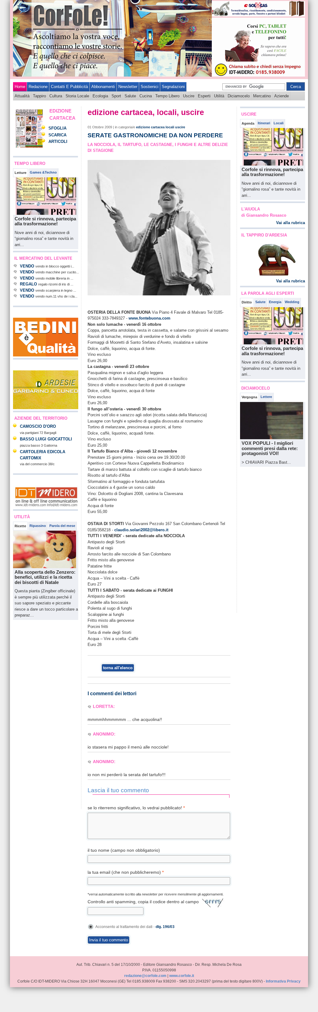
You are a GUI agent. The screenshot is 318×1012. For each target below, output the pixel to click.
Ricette (20, 526)
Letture (20, 173)
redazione (38, 86)
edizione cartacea (150, 127)
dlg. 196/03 (165, 927)
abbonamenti (103, 86)
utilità (219, 96)
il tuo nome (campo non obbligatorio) (124, 850)
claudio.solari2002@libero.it (141, 530)
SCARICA (57, 135)
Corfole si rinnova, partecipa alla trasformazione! (45, 221)
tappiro (39, 96)
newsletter (127, 86)
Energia (275, 302)
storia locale (77, 96)
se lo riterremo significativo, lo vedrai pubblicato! (136, 807)
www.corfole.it (181, 976)
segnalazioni (173, 86)
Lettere (266, 397)
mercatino (262, 96)
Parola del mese (62, 526)
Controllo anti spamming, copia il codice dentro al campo (143, 901)
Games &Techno (43, 172)
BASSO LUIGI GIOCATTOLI (46, 439)
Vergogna (249, 397)
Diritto (247, 302)
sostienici (149, 86)
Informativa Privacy (283, 981)
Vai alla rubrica (290, 222)
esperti (204, 96)
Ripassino (38, 526)
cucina (145, 96)
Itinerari (264, 123)
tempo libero (167, 96)
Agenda (248, 123)
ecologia (100, 96)
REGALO (28, 284)
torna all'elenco (118, 667)
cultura (55, 96)
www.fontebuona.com (149, 318)
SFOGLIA (57, 128)
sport (116, 96)
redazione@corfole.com (145, 976)
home (20, 86)
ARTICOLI (57, 141)
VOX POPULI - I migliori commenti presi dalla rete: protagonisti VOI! (270, 448)
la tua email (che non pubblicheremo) (126, 872)
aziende (281, 96)
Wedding (292, 302)
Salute (260, 302)
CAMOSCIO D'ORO (38, 426)
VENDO (27, 266)
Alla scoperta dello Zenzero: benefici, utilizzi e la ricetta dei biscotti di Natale (45, 577)
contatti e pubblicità (69, 86)
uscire (188, 96)
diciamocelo (239, 96)
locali (170, 127)
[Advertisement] (31, 714)
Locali (279, 123)
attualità (22, 96)
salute (130, 96)
